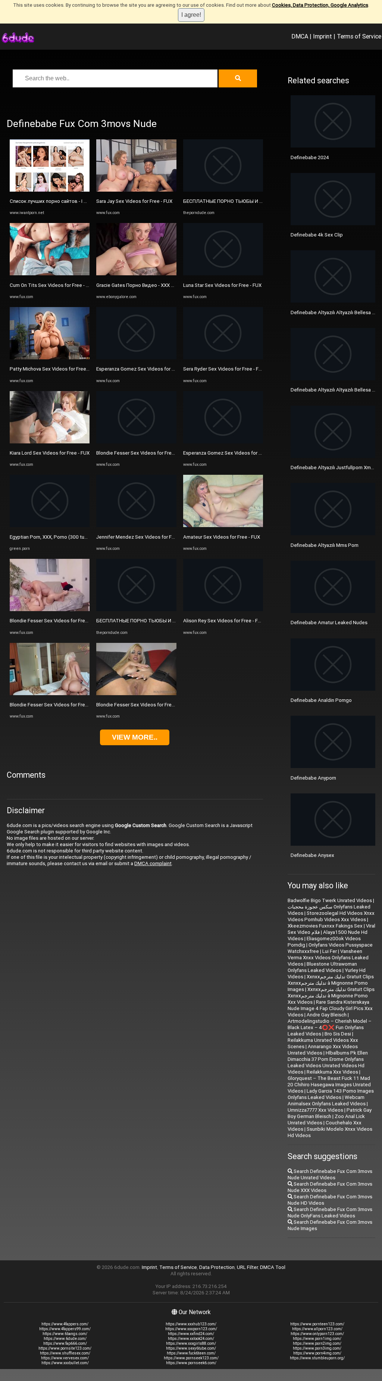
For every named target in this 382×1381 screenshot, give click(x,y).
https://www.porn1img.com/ (317, 1338)
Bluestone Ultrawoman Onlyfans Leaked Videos (322, 967)
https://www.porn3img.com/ (317, 1348)
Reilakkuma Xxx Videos (332, 1072)
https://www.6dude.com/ (65, 1338)
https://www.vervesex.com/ (65, 1358)
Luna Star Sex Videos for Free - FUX (222, 285)
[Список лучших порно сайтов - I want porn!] (50, 190)
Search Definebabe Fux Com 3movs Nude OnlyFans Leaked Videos (330, 1212)
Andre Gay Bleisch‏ (327, 1015)
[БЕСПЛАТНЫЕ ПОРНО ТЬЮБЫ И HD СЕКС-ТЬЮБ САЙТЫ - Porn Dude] (136, 609)
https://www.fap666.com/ (65, 1343)
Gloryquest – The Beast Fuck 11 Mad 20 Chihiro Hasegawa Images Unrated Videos (329, 1084)
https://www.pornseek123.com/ (191, 1358)
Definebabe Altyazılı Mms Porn (324, 545)
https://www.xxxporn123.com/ (191, 1328)
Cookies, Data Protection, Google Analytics (320, 5)
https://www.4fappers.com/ (64, 1324)
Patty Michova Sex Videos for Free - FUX (54, 369)
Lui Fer (329, 951)
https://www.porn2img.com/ (317, 1343)
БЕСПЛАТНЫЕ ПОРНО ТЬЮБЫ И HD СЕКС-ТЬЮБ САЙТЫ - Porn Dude (175, 620)
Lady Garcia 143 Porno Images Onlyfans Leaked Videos (331, 1094)
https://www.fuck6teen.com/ (191, 1353)
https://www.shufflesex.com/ (65, 1353)
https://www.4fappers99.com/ (65, 1328)
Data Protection (217, 1267)
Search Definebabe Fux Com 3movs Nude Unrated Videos (330, 1174)
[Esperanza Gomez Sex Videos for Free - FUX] (136, 357)
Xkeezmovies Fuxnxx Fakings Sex (325, 926)
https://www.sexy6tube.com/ (191, 1348)
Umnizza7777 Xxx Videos (315, 1110)
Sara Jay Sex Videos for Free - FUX (134, 201)
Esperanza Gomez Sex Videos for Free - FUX (145, 369)
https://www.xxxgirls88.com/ (191, 1343)
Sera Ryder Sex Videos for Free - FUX (224, 369)
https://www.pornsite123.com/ (64, 1348)
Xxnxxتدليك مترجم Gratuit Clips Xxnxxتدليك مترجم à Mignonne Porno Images (331, 983)
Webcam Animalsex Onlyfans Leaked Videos (327, 1100)
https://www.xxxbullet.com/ (65, 1362)
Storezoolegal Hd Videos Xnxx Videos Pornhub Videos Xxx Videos (331, 916)
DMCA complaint (153, 863)
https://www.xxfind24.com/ (191, 1333)
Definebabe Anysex (312, 855)
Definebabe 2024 (310, 157)
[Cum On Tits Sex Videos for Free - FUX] (50, 273)
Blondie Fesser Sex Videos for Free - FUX (55, 620)
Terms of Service (359, 36)
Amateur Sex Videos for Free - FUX (221, 537)
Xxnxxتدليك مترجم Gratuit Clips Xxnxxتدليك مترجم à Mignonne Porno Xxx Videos (331, 995)
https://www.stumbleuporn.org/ (317, 1358)
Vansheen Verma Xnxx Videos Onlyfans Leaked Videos (328, 957)
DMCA (299, 36)
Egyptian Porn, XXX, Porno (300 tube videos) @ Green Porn (75, 537)
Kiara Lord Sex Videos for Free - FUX (50, 453)
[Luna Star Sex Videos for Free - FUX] (223, 273)
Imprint (322, 36)
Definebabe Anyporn (313, 778)
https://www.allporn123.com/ (317, 1328)
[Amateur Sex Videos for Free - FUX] (223, 525)
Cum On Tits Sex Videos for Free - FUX (52, 285)
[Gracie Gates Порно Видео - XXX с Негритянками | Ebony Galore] (136, 273)
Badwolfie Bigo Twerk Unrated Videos (330, 900)
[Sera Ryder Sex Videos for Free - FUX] (223, 357)
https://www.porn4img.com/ (317, 1353)
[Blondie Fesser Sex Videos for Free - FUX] (50, 609)
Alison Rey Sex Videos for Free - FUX (223, 620)
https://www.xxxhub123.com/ (191, 1324)
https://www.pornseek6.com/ (191, 1362)
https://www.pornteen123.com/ (317, 1324)
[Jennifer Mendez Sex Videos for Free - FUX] (136, 525)
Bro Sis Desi (338, 1034)
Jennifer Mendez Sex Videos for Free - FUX (144, 537)
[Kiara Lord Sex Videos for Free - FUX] (50, 442)
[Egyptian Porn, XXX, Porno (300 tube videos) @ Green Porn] (50, 525)
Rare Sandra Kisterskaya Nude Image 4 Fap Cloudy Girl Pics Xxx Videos (330, 1008)
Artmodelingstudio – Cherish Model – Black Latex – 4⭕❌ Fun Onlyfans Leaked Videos (330, 1027)
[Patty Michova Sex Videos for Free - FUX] (50, 357)
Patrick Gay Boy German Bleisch (330, 1113)
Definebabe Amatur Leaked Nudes (329, 622)
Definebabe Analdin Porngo (321, 700)
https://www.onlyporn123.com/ (317, 1333)
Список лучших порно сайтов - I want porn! (58, 201)
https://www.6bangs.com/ (65, 1333)
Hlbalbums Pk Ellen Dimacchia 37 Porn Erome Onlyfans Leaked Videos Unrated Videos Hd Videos (328, 1062)
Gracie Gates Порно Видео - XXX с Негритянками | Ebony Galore (168, 285)
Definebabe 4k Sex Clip (317, 235)
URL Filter (247, 1267)
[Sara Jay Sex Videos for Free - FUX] (136, 190)
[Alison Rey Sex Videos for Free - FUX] (223, 609)
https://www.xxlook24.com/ (191, 1338)
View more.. (134, 737)
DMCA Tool (272, 1267)
